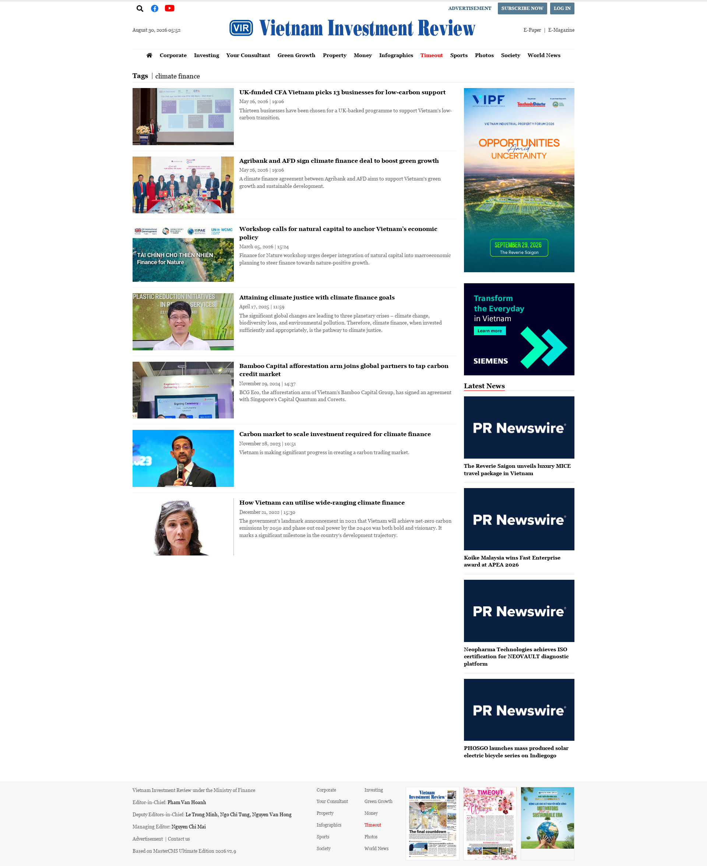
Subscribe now (523, 8)
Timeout (432, 55)
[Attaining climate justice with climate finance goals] (183, 321)
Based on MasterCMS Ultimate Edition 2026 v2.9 (184, 850)
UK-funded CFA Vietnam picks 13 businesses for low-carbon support (342, 92)
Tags (140, 76)
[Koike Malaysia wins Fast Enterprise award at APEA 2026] (519, 519)
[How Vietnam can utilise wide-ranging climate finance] (183, 526)
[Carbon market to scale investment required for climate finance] (183, 458)
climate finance (177, 75)
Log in (562, 8)
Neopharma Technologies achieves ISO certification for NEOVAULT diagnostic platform (516, 656)
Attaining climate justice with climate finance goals (317, 297)
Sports (459, 55)
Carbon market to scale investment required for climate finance (335, 434)
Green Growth (297, 55)
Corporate (173, 55)
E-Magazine (561, 29)
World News (544, 55)
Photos (484, 55)
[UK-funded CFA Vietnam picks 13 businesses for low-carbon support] (183, 116)
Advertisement (470, 8)
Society (510, 55)
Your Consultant (248, 55)
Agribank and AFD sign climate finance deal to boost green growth (339, 160)
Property (335, 55)
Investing (206, 55)
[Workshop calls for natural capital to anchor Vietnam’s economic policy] (183, 253)
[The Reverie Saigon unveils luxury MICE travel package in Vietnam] (519, 427)
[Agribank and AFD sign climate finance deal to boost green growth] (183, 185)
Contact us (179, 838)
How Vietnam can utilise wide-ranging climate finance (322, 502)
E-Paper (532, 29)
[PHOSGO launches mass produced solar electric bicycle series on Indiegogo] (519, 710)
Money (363, 55)
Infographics (396, 55)
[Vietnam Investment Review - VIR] (353, 47)
